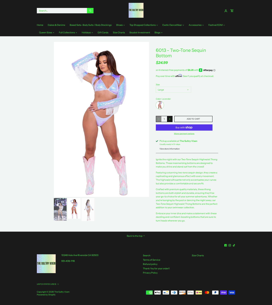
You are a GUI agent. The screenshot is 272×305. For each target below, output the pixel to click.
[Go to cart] (232, 11)
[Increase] (169, 119)
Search (146, 255)
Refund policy (150, 264)
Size (158, 84)
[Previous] (58, 119)
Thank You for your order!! (156, 268)
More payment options (184, 134)
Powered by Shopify (46, 294)
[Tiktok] (234, 244)
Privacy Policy (150, 272)
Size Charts (198, 255)
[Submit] (90, 10)
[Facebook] (225, 244)
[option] (101, 119)
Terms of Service (151, 259)
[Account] (226, 11)
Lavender (160, 105)
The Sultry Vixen (62, 292)
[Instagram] (230, 244)
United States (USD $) (46, 284)
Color (158, 99)
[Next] (145, 119)
